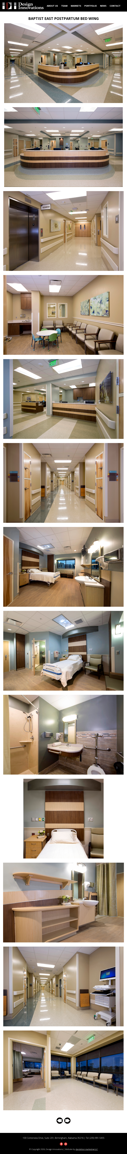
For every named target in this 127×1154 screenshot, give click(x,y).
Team (64, 5)
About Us (52, 5)
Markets (76, 5)
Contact (115, 5)
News (103, 5)
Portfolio (90, 5)
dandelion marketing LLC (87, 1149)
